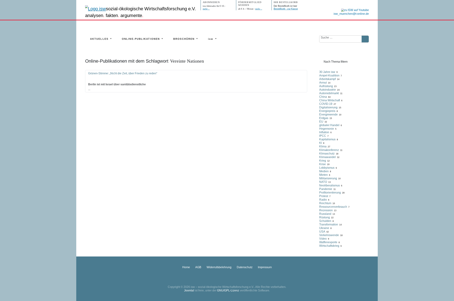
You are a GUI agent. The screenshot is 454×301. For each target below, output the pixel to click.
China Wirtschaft (329, 100)
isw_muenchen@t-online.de (351, 13)
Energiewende (328, 114)
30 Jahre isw (327, 71)
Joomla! (189, 290)
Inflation (324, 132)
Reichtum (325, 203)
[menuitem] (99, 38)
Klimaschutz (327, 153)
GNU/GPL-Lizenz (228, 290)
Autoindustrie (327, 89)
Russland (325, 213)
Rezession (326, 210)
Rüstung (324, 217)
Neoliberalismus (329, 185)
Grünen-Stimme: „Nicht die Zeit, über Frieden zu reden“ (122, 73)
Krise (322, 164)
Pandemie (325, 188)
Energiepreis (327, 110)
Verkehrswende (329, 235)
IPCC (322, 135)
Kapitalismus (327, 139)
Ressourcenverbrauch (333, 206)
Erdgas (323, 118)
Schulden (325, 220)
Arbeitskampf (327, 79)
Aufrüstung (326, 86)
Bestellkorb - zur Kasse (286, 8)
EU (321, 121)
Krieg (322, 160)
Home (186, 267)
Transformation (328, 224)
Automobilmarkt (329, 93)
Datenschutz (245, 267)
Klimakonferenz (329, 149)
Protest (323, 196)
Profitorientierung (330, 192)
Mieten (323, 174)
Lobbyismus (326, 167)
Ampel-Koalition (329, 75)
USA (322, 231)
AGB (198, 267)
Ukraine (324, 228)
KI (320, 142)
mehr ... (206, 8)
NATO (323, 181)
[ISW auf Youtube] (354, 9)
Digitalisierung (328, 107)
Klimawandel (327, 157)
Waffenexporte (328, 242)
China (323, 96)
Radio (323, 199)
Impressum (265, 267)
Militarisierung (328, 178)
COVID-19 (325, 103)
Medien (324, 171)
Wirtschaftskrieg (329, 245)
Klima (322, 146)
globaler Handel (329, 125)
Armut (323, 82)
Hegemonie (326, 128)
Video (323, 238)
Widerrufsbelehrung (219, 267)
